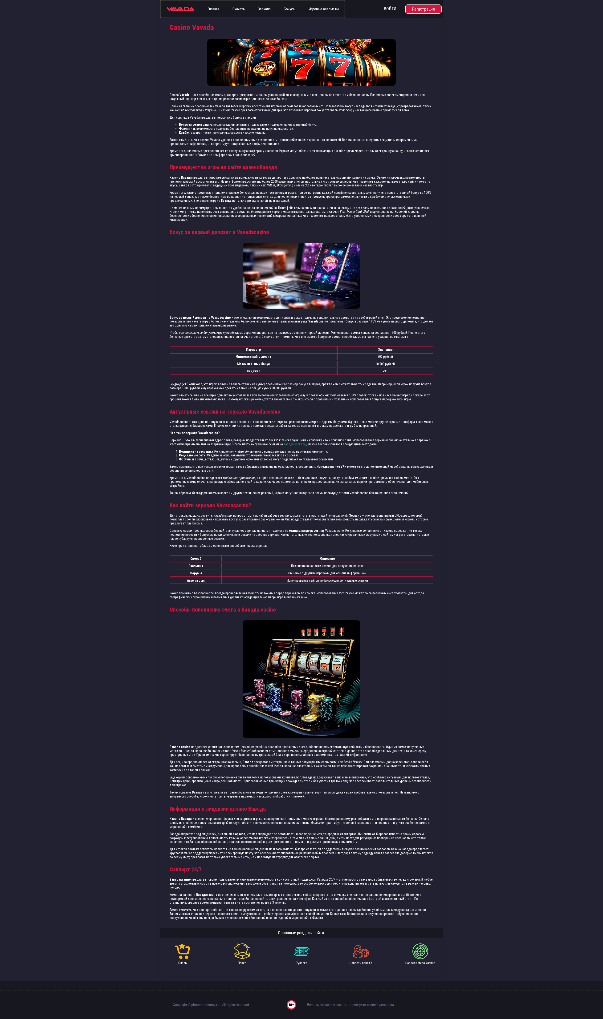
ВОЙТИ (390, 8)
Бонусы (289, 9)
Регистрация (423, 9)
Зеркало (264, 9)
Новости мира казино (420, 963)
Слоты (182, 963)
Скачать (238, 9)
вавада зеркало (295, 444)
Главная (213, 9)
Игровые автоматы (324, 9)
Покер (242, 963)
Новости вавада (361, 963)
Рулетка (301, 963)
